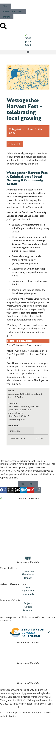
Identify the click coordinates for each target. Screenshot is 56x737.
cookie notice (27, 707)
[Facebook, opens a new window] (3, 490)
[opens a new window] (28, 632)
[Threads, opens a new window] (17, 490)
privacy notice (7, 707)
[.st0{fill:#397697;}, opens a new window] (37, 490)
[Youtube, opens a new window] (30, 490)
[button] (28, 52)
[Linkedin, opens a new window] (23, 490)
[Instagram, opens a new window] (10, 490)
